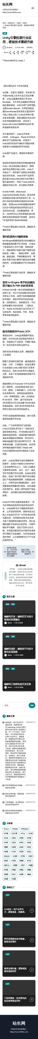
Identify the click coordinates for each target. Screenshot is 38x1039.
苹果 (21, 874)
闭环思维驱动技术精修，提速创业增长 (14, 786)
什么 (23, 833)
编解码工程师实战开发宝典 (17, 684)
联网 (6, 874)
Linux (7, 829)
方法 (29, 861)
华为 (21, 842)
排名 (6, 861)
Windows (25, 829)
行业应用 (28, 53)
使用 (21, 838)
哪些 (6, 847)
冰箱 (29, 838)
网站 (21, 870)
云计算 (15, 833)
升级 (10, 53)
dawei (22, 565)
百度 (6, 870)
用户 (23, 865)
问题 (14, 879)
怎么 (29, 852)
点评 (7, 895)
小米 (14, 852)
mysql (16, 829)
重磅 (33, 53)
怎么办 (7, 856)
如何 (21, 847)
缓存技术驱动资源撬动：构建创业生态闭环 (14, 811)
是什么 (7, 865)
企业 (6, 838)
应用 (21, 852)
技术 (31, 856)
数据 (21, 861)
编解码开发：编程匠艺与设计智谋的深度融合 (18, 618)
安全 (29, 847)
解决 (29, 874)
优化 (14, 838)
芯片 (14, 874)
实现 (6, 852)
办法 (14, 842)
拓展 (18, 53)
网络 (29, 870)
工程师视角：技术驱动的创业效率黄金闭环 (14, 803)
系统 (14, 870)
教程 (4, 33)
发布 (29, 842)
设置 (6, 879)
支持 (14, 861)
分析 (6, 842)
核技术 (22, 53)
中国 (6, 833)
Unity (6, 52)
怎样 (15, 856)
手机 (23, 856)
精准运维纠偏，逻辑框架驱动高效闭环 (14, 795)
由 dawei (9, 47)
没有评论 (30, 47)
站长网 (7, 4)
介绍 (31, 833)
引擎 (14, 53)
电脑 (31, 865)
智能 (15, 865)
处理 (14, 847)
